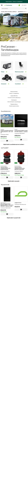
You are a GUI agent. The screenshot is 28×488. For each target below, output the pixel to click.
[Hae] (25, 8)
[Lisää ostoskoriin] (7, 141)
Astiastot (4, 84)
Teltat (3, 72)
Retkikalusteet (19, 72)
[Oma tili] (19, 5)
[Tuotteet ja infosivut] (2, 5)
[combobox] (14, 8)
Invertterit (18, 84)
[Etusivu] (8, 5)
